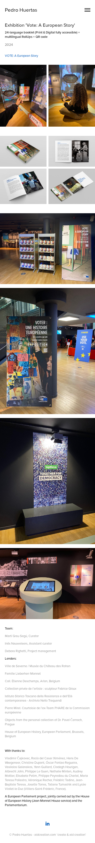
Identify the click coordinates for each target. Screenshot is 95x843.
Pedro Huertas (21, 9)
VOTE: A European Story (21, 55)
